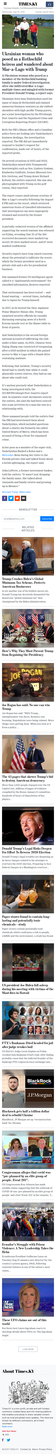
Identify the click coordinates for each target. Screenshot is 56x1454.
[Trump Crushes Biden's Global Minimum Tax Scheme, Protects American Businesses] (28, 556)
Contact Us (25, 1449)
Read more (7, 1426)
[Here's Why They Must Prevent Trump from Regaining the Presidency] (28, 628)
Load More (28, 1349)
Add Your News (9, 1431)
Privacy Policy (45, 1449)
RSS (7, 1434)
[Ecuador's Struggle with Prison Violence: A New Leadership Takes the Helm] (28, 1221)
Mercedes (7, 455)
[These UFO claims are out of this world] (28, 1297)
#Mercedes (25, 492)
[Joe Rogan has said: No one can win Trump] (28, 682)
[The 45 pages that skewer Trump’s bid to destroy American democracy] (28, 753)
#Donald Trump (10, 492)
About (35, 1449)
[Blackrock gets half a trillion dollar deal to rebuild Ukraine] (28, 1088)
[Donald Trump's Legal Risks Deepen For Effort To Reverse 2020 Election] (28, 825)
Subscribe (47, 518)
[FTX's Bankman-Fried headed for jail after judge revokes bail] (28, 1020)
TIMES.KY (28, 4)
